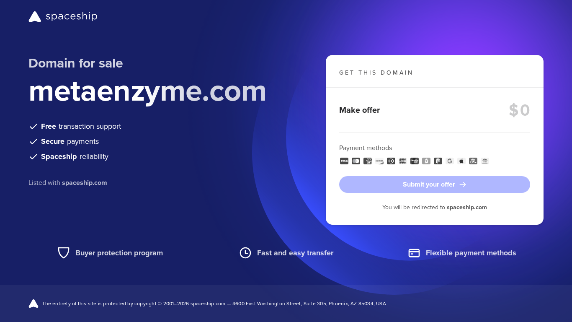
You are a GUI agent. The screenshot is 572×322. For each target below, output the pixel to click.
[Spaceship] (63, 17)
